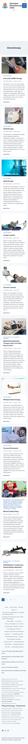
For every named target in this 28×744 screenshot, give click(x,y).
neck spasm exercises (10, 697)
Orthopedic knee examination (8, 699)
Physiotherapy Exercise (15, 507)
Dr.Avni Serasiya (8, 514)
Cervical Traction (9, 287)
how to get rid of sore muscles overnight (18, 688)
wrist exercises (13, 721)
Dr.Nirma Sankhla (8, 81)
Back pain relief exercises (7, 681)
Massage (10, 503)
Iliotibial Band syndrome (19, 692)
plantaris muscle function (6, 710)
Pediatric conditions (8, 506)
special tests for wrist (5, 719)
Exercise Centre (8, 641)
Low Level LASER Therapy (12, 78)
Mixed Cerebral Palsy (11, 511)
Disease (21, 636)
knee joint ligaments (9, 694)
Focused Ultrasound (10, 448)
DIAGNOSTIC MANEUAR (6, 684)
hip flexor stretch (15, 686)
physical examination (7, 701)
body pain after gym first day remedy (8, 682)
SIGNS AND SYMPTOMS (16, 713)
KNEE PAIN (16, 694)
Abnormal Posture (19, 499)
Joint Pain (7, 647)
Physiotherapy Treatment (14, 629)
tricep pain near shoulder (6, 721)
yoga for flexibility (16, 723)
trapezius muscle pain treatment (15, 719)
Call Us (24, 5)
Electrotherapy (7, 75)
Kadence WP (17, 740)
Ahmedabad (7, 644)
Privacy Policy (13, 607)
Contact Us (8, 634)
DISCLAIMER (10, 621)
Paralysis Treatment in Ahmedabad (14, 631)
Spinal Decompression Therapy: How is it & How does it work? (12, 343)
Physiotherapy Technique (9, 508)
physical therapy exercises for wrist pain (9, 703)
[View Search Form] (14, 10)
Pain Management (19, 641)
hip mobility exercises (6, 688)
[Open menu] (25, 1)
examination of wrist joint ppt (17, 684)
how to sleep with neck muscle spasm (8, 692)
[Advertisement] (14, 26)
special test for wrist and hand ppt (8, 717)
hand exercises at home (6, 686)
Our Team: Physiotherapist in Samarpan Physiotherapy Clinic (13, 613)
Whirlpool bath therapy (11, 400)
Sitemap (20, 607)
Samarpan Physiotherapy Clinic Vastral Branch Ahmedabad (12, 617)
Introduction (4, 694)
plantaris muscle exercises (17, 708)
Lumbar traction (9, 235)
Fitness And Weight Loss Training (14, 623)
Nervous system (17, 503)
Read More (7, 102)
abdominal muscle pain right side (7, 679)
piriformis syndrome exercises (7, 708)
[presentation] (14, 65)
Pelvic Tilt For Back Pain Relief (10, 667)
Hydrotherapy (8, 181)
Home (6, 607)
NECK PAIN (4, 697)
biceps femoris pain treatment (18, 681)
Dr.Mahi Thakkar (8, 348)
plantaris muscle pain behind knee (17, 710)
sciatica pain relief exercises (16, 712)
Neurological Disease (8, 504)
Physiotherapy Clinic (8, 499)
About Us (14, 610)
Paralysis (17, 504)
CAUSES (16, 682)
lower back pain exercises (7, 695)
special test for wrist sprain (19, 717)
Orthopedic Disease (18, 644)
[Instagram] (8, 730)
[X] (5, 730)
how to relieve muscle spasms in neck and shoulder (10, 690)
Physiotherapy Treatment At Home (14, 626)
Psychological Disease (17, 647)
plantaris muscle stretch (6, 712)
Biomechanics (7, 501)
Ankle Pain (15, 679)
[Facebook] (3, 730)
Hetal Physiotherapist (9, 570)
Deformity (5, 502)
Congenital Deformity (17, 501)
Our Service (18, 621)
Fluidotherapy (8, 129)
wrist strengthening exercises (7, 723)
